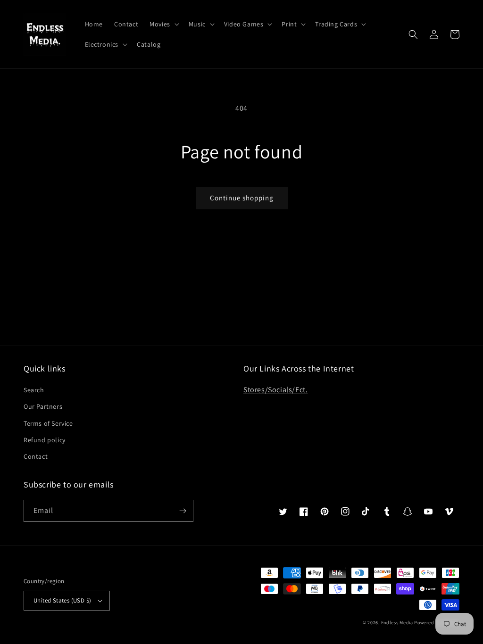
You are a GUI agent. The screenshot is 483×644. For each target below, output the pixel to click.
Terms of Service (48, 423)
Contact (36, 456)
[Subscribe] (182, 511)
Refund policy (45, 440)
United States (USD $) (62, 600)
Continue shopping (242, 197)
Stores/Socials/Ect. (275, 390)
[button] (163, 24)
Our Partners (43, 406)
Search (34, 390)
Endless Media (397, 622)
